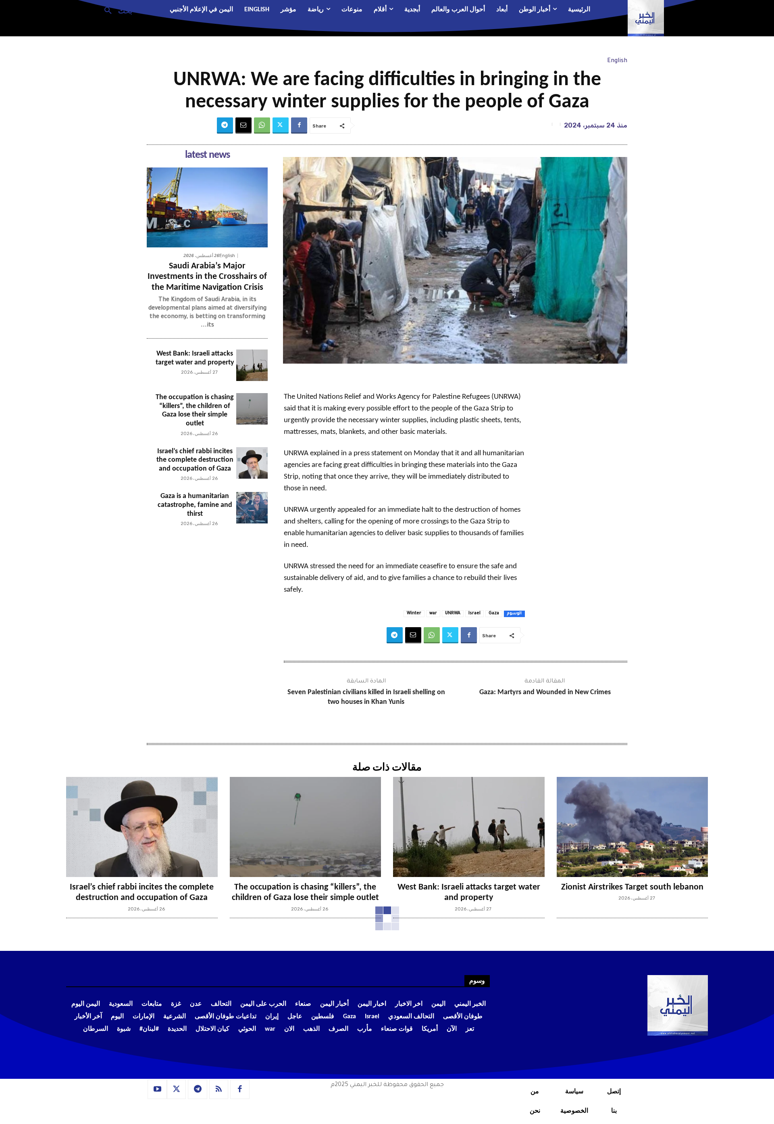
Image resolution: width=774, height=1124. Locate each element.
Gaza (494, 613)
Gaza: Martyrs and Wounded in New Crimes (545, 692)
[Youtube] (157, 1089)
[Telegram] (225, 125)
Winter (414, 613)
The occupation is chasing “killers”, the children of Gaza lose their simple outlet (195, 410)
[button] (115, 10)
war (433, 613)
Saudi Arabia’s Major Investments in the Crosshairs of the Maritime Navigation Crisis (207, 277)
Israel (474, 613)
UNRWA (452, 613)
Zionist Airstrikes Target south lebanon (632, 887)
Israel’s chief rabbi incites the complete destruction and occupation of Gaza (194, 460)
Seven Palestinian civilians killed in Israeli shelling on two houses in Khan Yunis (366, 697)
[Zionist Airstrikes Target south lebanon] (632, 827)
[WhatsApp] (262, 125)
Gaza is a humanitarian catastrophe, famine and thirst (195, 504)
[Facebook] (299, 125)
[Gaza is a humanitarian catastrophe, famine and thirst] (252, 507)
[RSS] (219, 1089)
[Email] (243, 125)
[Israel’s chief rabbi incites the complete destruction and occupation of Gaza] (252, 463)
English (617, 61)
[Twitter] (281, 125)
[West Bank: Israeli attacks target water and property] (252, 365)
